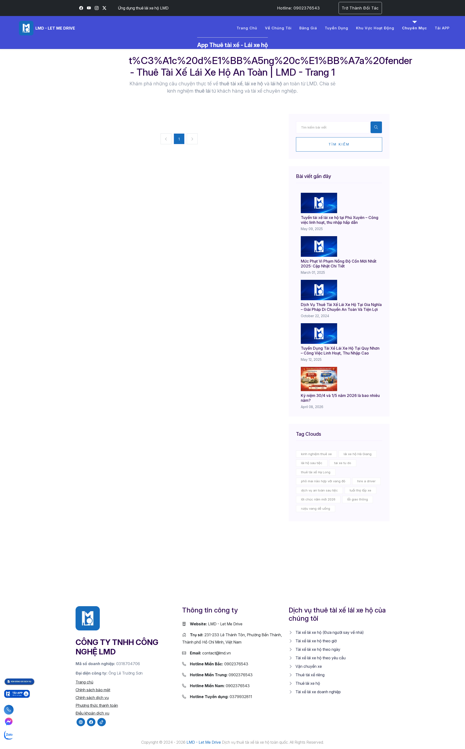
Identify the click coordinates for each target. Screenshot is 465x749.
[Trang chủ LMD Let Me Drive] (88, 617)
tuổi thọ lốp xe (360, 490)
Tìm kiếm (339, 144)
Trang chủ (247, 28)
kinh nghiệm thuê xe (316, 454)
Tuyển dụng (336, 28)
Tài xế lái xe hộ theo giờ (315, 640)
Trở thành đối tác (360, 8)
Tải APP (442, 28)
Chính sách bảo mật (93, 689)
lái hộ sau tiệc (311, 463)
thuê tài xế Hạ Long (315, 472)
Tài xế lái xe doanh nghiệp (317, 691)
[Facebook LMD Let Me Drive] (81, 8)
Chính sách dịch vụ (92, 697)
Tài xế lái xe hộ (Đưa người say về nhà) (329, 632)
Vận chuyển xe (308, 666)
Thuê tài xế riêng (309, 674)
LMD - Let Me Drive (216, 623)
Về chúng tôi (278, 28)
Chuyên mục (414, 28)
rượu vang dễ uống (315, 508)
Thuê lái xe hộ (307, 683)
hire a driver (366, 481)
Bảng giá (308, 28)
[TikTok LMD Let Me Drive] (101, 722)
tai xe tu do (342, 463)
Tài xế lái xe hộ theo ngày (317, 649)
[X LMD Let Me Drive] (104, 8)
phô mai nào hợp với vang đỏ (323, 481)
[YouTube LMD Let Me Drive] (89, 8)
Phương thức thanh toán (97, 705)
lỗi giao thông (357, 499)
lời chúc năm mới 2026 (318, 499)
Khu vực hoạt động (375, 28)
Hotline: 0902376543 (298, 8)
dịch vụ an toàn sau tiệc (319, 490)
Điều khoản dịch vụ (92, 713)
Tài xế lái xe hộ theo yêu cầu (320, 657)
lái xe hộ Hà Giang (358, 454)
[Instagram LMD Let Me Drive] (97, 8)
